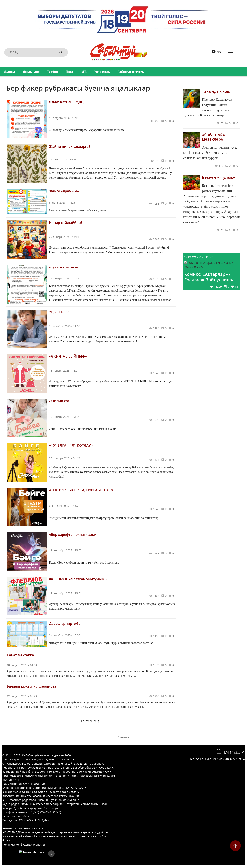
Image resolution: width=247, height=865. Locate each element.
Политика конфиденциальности (23, 844)
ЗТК (84, 71)
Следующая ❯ (90, 721)
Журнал (9, 71)
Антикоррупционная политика (22, 828)
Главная (123, 737)
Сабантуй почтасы (131, 71)
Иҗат (69, 71)
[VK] (217, 52)
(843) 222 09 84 (235, 759)
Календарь (102, 71)
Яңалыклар (31, 71)
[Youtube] (212, 52)
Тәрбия (52, 71)
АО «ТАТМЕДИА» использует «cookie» (27, 832)
